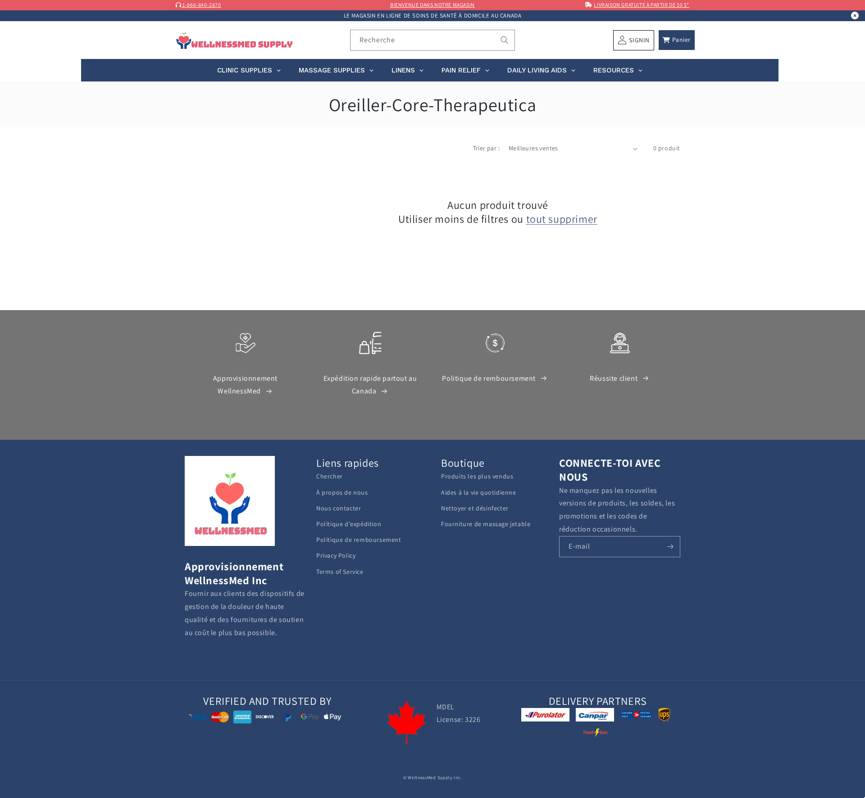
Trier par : (486, 148)
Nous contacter (338, 508)
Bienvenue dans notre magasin (432, 4)
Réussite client (613, 378)
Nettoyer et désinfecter (475, 508)
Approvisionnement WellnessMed (245, 385)
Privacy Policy (335, 555)
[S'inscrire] (670, 546)
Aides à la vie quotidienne (478, 492)
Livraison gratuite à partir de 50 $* (641, 4)
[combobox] (433, 40)
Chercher (329, 476)
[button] (677, 40)
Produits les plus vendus (477, 476)
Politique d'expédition (348, 524)
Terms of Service (340, 572)
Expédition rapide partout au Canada (370, 385)
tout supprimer (561, 219)
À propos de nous (342, 492)
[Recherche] (504, 40)
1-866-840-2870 (201, 4)
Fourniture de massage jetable (485, 524)
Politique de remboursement (489, 378)
